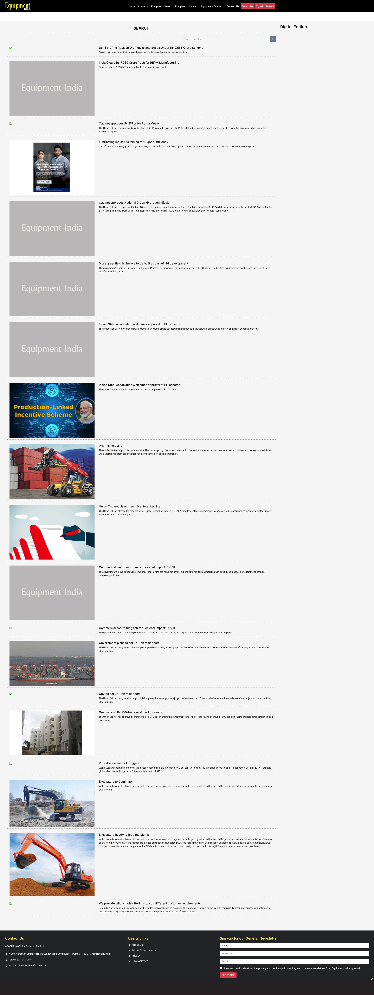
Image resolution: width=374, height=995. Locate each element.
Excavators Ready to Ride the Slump (124, 834)
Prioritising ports (110, 445)
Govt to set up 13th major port (119, 694)
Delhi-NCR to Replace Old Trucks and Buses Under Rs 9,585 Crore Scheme (151, 47)
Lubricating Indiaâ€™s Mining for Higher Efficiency (133, 142)
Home (132, 6)
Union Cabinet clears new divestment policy (129, 506)
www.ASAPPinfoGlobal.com (33, 965)
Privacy (136, 955)
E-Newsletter (139, 961)
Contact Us (232, 6)
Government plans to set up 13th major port (129, 643)
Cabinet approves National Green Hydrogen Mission (135, 202)
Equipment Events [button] (211, 6)
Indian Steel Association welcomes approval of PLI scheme (139, 324)
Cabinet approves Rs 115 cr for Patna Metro (129, 123)
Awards (269, 6)
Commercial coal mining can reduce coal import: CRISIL (137, 567)
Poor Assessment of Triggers (119, 763)
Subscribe (247, 6)
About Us (143, 6)
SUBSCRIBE (228, 975)
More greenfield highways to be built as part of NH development (143, 263)
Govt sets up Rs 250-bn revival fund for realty (130, 712)
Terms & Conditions (143, 950)
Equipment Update (186, 6)
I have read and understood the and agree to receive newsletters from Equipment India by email (291, 968)
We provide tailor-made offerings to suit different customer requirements (150, 903)
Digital (259, 6)
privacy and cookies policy (273, 968)
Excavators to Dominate (115, 781)
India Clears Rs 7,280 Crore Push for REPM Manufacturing (139, 62)
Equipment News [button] (161, 6)
